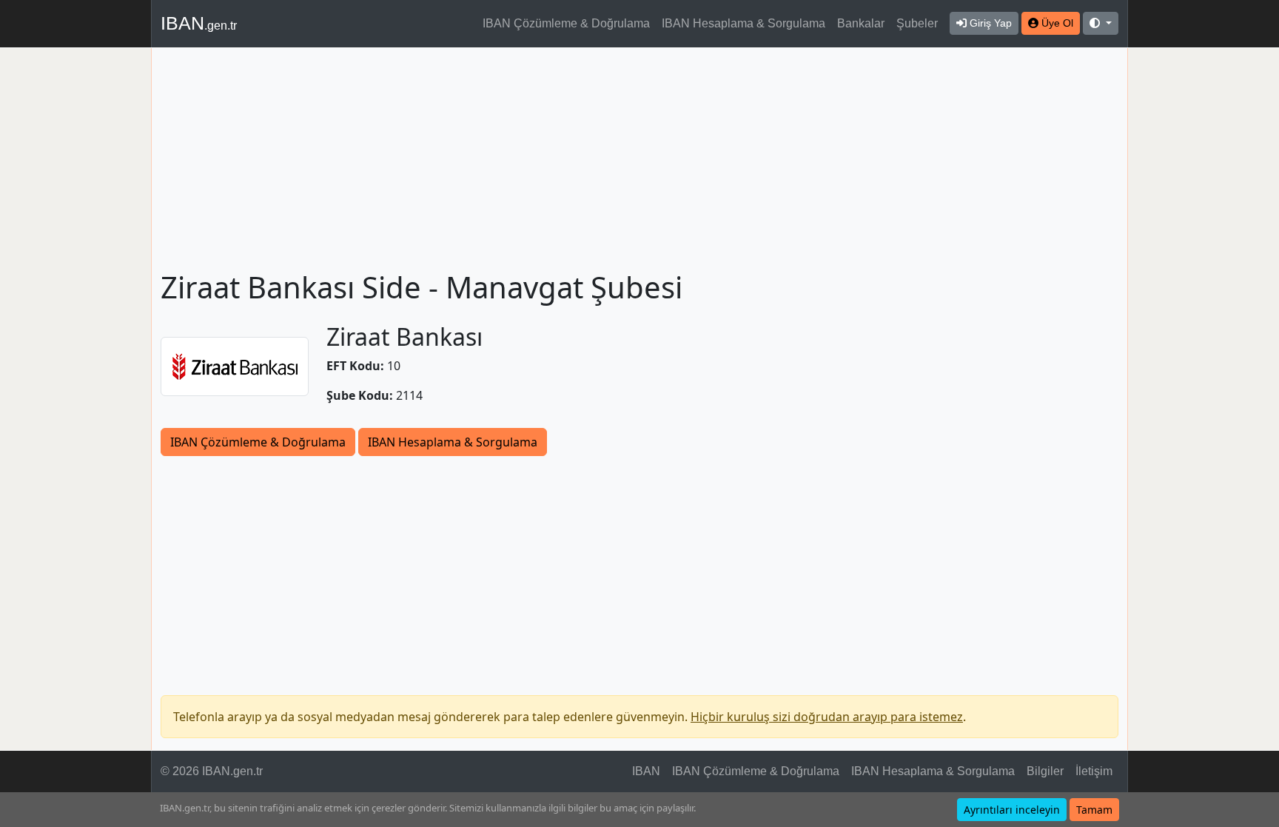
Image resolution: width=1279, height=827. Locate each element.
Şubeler (917, 23)
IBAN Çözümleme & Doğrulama (566, 23)
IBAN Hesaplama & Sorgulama (743, 23)
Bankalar (860, 23)
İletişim (1093, 771)
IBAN (199, 23)
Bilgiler (1045, 771)
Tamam (1094, 810)
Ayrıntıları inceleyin (1012, 810)
